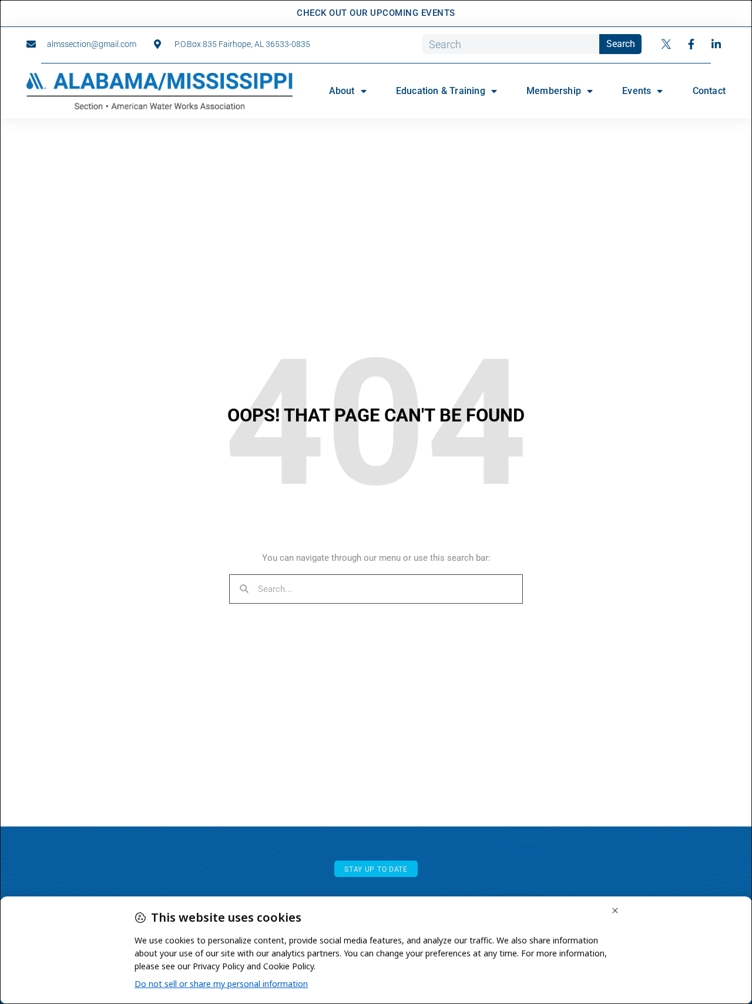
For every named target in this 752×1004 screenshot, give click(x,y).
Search (620, 43)
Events (636, 90)
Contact (709, 90)
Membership (553, 90)
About (342, 90)
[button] (375, 869)
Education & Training (440, 90)
